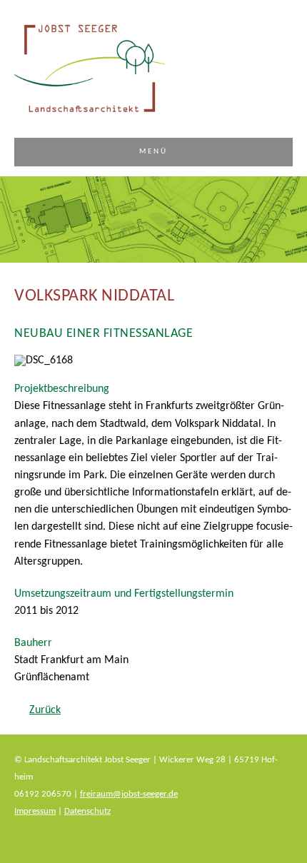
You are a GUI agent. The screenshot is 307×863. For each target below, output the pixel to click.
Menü (153, 152)
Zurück (45, 710)
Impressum (35, 811)
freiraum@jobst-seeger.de (129, 794)
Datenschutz (87, 811)
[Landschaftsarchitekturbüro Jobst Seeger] (89, 112)
